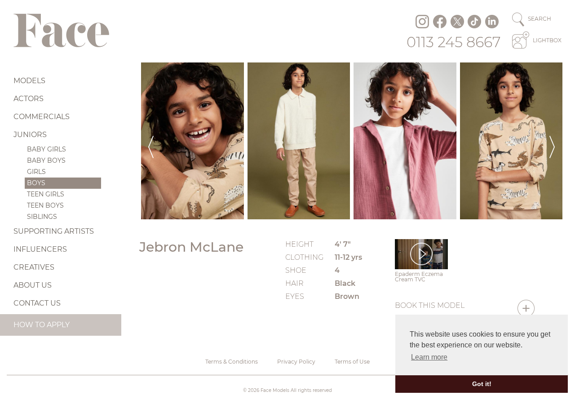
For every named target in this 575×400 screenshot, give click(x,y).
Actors (28, 98)
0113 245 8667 (454, 42)
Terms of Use (352, 361)
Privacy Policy (296, 361)
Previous (151, 141)
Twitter (457, 21)
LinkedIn (492, 21)
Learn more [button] (429, 357)
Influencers (40, 249)
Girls (36, 172)
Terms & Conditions (231, 361)
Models (29, 80)
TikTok (474, 21)
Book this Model (429, 305)
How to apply (41, 324)
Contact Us (37, 303)
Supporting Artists (53, 231)
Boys (36, 183)
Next (552, 141)
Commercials (41, 116)
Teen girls (45, 194)
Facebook (440, 21)
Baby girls (46, 149)
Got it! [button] (481, 383)
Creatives (33, 267)
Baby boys (46, 160)
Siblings (42, 217)
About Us (32, 285)
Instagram (422, 21)
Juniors (30, 134)
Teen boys (45, 205)
